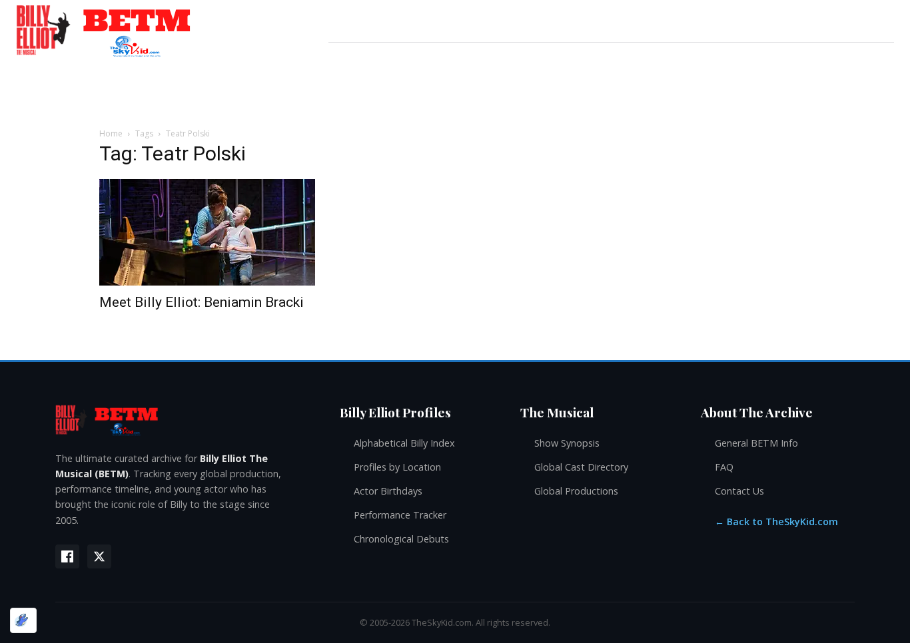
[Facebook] (67, 556)
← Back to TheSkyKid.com (776, 521)
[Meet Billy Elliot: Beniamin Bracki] (207, 232)
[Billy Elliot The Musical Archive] (184, 419)
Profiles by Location (397, 467)
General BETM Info (756, 443)
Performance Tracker (400, 515)
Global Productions (576, 491)
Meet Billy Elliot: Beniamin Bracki (201, 302)
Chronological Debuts (401, 539)
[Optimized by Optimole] (23, 620)
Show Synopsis (567, 443)
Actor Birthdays (388, 491)
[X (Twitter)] (99, 556)
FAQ (724, 467)
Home (111, 133)
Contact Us (739, 491)
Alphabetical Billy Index (404, 443)
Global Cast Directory (581, 467)
